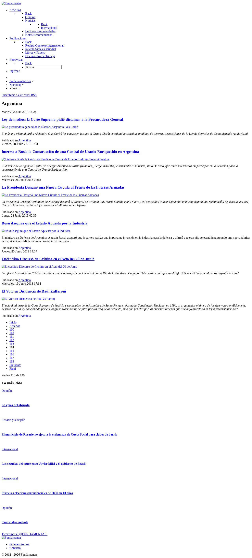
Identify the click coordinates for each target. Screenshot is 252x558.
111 (11, 336)
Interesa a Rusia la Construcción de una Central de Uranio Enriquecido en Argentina (70, 152)
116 (11, 354)
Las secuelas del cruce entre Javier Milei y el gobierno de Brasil (43, 463)
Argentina (24, 140)
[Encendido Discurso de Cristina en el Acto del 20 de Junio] (39, 266)
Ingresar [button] (14, 71)
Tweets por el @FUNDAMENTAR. (24, 534)
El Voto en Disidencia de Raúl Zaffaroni (34, 291)
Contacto (15, 548)
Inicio (13, 322)
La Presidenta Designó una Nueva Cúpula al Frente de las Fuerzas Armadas (63, 187)
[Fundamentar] (11, 3)
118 (11, 361)
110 (11, 333)
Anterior (14, 326)
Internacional (10, 449)
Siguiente (15, 365)
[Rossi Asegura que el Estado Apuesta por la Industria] (36, 231)
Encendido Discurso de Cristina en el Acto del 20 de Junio (48, 259)
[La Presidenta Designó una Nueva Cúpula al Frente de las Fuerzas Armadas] (50, 195)
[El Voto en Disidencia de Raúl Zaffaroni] (28, 298)
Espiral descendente (15, 522)
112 (11, 340)
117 (11, 358)
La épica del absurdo (16, 405)
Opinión (7, 390)
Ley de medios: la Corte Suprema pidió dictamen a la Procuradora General (62, 119)
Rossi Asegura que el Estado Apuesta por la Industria (44, 223)
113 (11, 343)
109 (11, 329)
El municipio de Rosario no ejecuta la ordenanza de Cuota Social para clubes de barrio (59, 434)
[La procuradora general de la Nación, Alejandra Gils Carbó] (40, 127)
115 (11, 350)
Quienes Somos (19, 544)
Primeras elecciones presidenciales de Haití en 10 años (37, 493)
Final (12, 368)
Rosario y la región (13, 420)
